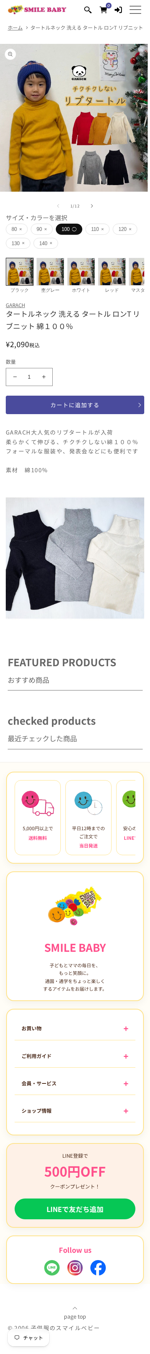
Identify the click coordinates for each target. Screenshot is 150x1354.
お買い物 (32, 1028)
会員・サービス (39, 1083)
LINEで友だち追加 (75, 1209)
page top (75, 1315)
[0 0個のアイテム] (103, 9)
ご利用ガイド (37, 1056)
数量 (11, 361)
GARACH (15, 305)
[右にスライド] (91, 205)
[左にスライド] (58, 205)
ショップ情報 (37, 1110)
